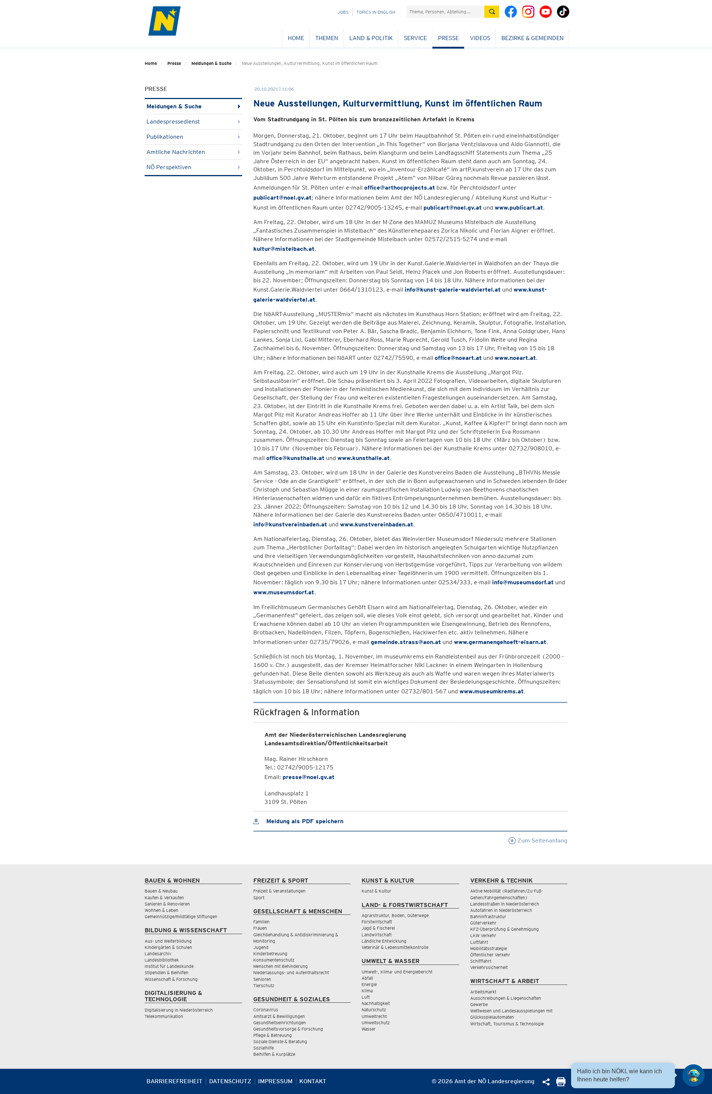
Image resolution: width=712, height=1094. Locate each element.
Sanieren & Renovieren (167, 904)
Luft (366, 997)
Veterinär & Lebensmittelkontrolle (395, 947)
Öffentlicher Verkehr (490, 954)
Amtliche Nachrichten (175, 151)
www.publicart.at (519, 207)
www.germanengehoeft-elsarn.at (500, 641)
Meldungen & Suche (211, 63)
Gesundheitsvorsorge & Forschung (288, 1029)
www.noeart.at (515, 357)
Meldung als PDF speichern (303, 821)
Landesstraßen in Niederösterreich (504, 904)
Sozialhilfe (263, 1048)
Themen (326, 38)
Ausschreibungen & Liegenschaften (505, 998)
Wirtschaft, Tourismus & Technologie (507, 1023)
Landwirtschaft (377, 934)
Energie (369, 984)
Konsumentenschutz (273, 960)
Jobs (343, 12)
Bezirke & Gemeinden (532, 38)
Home (296, 38)
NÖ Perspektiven (168, 167)
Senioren (262, 979)
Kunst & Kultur (376, 891)
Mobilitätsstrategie (488, 948)
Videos (480, 38)
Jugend (260, 947)
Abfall (367, 978)
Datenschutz (230, 1081)
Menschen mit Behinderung (280, 966)
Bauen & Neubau (161, 891)
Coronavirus (265, 1009)
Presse (448, 38)
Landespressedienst (173, 121)
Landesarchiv (158, 953)
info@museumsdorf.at (523, 582)
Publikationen (164, 136)
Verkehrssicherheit (489, 967)
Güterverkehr (483, 923)
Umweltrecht (374, 1016)
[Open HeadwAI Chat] (693, 1075)
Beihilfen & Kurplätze (274, 1054)
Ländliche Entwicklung (384, 941)
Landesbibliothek (162, 960)
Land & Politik (371, 38)
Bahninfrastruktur (488, 916)
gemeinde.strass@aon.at (406, 641)
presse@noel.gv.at (308, 777)
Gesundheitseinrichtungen (279, 1022)
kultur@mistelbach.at (283, 248)
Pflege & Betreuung (272, 1035)
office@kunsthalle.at (295, 457)
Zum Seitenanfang (541, 840)
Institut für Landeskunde (169, 966)
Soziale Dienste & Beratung (280, 1041)
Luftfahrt (479, 942)
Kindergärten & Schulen (168, 947)
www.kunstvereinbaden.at (376, 524)
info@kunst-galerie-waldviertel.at (453, 289)
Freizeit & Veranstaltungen (279, 891)
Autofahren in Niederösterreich (501, 910)
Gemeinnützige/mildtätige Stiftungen (181, 916)
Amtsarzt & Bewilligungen (279, 1016)
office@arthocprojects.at (399, 187)
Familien (261, 921)
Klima (367, 990)
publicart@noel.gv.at (282, 197)
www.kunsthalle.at (363, 457)
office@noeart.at (458, 357)
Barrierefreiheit (174, 1081)
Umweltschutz (376, 1022)
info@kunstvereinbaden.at (290, 524)
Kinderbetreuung (270, 953)
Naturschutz (374, 1009)
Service (415, 38)
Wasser (369, 1029)
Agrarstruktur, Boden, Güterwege (395, 915)
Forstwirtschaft (377, 921)
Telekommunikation (164, 1016)
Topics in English (375, 12)
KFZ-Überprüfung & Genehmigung (504, 929)
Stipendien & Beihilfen (166, 972)
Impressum (275, 1081)
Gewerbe (479, 1004)
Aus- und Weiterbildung (168, 941)
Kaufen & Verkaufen (164, 897)
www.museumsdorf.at (283, 592)
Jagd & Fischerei (378, 928)
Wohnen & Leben (161, 910)
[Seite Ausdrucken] (560, 1084)
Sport (258, 897)
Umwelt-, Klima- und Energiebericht (397, 972)
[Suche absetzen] (491, 12)
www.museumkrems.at (491, 691)
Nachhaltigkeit (376, 1003)
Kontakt (312, 1081)
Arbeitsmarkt (483, 992)
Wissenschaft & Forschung (171, 979)
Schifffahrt (480, 961)
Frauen (260, 928)
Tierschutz (263, 985)
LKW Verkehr (483, 935)
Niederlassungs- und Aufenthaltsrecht (291, 972)
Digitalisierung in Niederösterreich (179, 1010)
